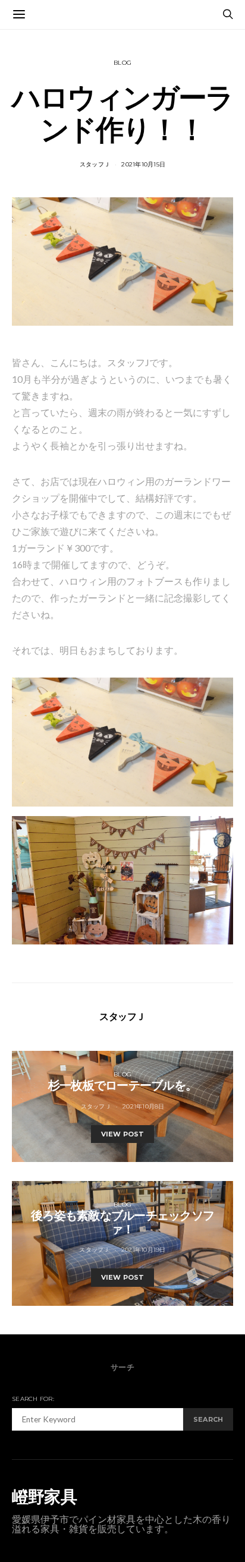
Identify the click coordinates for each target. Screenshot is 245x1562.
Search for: (33, 1399)
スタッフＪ (95, 164)
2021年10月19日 (143, 1250)
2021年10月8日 (143, 1106)
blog (122, 63)
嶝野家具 (44, 1496)
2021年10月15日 (143, 164)
